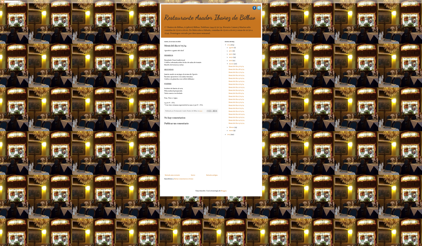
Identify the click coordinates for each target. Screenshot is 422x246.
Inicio (193, 175)
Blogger (223, 191)
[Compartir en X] (212, 111)
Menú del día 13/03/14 (236, 102)
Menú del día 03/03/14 (236, 123)
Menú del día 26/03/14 (236, 75)
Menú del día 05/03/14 (236, 117)
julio (231, 51)
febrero (232, 127)
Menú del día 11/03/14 (236, 108)
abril (231, 61)
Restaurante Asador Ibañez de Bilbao (209, 17)
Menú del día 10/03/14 (236, 111)
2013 (229, 135)
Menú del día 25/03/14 (236, 78)
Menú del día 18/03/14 (236, 93)
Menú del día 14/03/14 (236, 99)
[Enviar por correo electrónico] (208, 111)
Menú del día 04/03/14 (236, 120)
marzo (231, 64)
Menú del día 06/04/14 (237, 114)
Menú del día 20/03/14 (236, 87)
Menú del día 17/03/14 (236, 96)
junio (231, 54)
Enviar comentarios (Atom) (183, 179)
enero (231, 131)
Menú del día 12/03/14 (236, 105)
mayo (231, 57)
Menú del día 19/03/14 (236, 90)
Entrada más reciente (172, 175)
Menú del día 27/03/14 (236, 72)
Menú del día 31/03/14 (236, 66)
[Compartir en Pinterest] (216, 111)
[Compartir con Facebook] (214, 111)
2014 (229, 45)
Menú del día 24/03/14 (236, 81)
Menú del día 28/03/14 (236, 69)
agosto (231, 48)
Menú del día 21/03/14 (236, 84)
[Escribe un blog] (210, 111)
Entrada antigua (212, 175)
